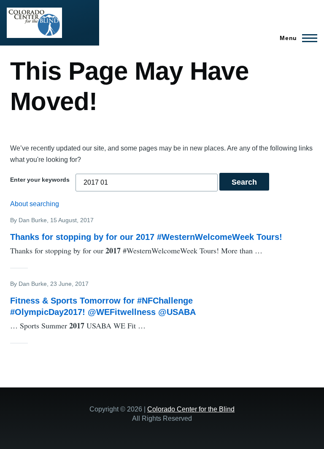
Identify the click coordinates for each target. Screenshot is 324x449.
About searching (34, 203)
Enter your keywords (40, 179)
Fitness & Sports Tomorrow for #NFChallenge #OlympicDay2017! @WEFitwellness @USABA (103, 306)
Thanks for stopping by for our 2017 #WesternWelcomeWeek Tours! (146, 237)
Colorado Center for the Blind (191, 409)
